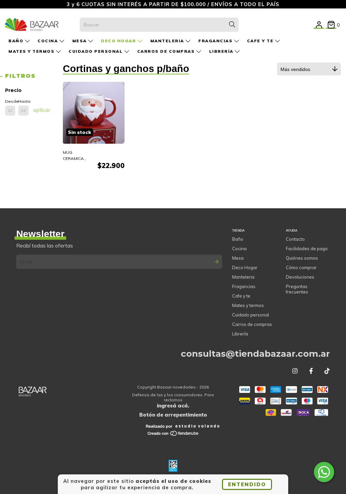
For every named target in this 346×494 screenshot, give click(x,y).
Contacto (295, 239)
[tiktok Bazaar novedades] (327, 371)
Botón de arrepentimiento (173, 414)
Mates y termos (32, 51)
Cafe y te (261, 40)
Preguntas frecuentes (297, 289)
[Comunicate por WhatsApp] (324, 472)
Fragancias (216, 40)
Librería (222, 51)
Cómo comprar (301, 267)
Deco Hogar (119, 40)
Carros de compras (166, 51)
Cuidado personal (96, 51)
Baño (16, 40)
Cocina (48, 40)
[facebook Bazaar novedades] (311, 371)
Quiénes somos (302, 258)
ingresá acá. (173, 405)
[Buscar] (232, 25)
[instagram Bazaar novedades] (295, 371)
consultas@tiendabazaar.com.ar (255, 353)
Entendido (247, 484)
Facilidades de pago (307, 248)
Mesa (80, 40)
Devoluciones (300, 277)
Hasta (23, 101)
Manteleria (168, 40)
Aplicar (41, 110)
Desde (10, 101)
